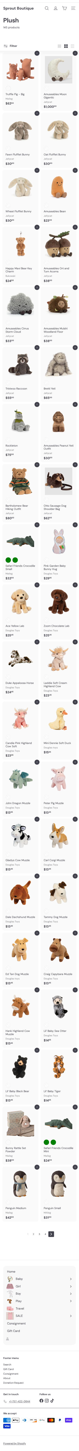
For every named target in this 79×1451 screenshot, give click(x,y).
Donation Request (13, 1382)
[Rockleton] (20, 431)
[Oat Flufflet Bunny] (58, 140)
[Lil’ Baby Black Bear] (20, 1077)
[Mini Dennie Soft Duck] (58, 728)
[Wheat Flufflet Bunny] (20, 197)
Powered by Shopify (14, 1443)
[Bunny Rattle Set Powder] (20, 1135)
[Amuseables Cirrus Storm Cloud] (20, 316)
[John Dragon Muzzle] (20, 789)
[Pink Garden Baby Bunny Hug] (58, 553)
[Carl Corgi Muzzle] (58, 846)
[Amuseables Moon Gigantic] (58, 82)
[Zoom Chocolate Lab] (58, 611)
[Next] (51, 1234)
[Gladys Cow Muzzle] (20, 846)
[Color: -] (46, 88)
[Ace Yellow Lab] (20, 611)
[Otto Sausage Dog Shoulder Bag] (58, 493)
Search (7, 1364)
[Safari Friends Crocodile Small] (20, 553)
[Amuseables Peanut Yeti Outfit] (58, 433)
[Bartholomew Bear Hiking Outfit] (20, 493)
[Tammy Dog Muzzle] (58, 902)
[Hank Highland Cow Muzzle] (20, 1018)
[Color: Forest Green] (8, 560)
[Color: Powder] (8, 1142)
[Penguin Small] (58, 1194)
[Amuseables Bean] (58, 197)
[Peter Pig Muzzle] (58, 789)
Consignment (10, 1373)
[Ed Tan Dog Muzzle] (20, 959)
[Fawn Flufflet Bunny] (20, 140)
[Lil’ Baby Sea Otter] (58, 1016)
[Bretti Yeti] (58, 374)
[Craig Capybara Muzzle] (58, 959)
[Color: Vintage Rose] (8, 88)
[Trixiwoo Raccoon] (20, 374)
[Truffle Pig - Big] (20, 80)
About (6, 1378)
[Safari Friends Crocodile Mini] (58, 1135)
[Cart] (64, 8)
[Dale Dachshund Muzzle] (20, 902)
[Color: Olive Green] (15, 560)
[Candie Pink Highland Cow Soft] (20, 730)
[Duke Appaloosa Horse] (20, 668)
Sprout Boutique (18, 8)
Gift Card (8, 1369)
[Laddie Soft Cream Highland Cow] (58, 670)
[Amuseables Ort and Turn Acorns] (58, 256)
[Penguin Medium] (20, 1194)
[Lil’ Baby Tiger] (58, 1077)
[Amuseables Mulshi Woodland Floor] (58, 316)
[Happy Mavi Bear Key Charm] (20, 256)
